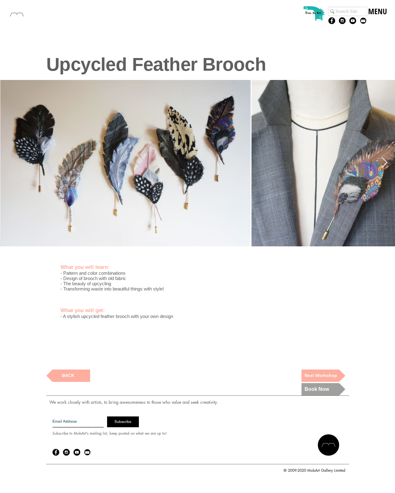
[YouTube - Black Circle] (352, 20)
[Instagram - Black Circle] (342, 20)
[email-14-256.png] (363, 20)
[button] (377, 18)
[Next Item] (384, 163)
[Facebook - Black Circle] (331, 20)
